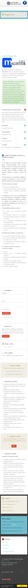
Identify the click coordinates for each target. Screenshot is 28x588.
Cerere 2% (5, 336)
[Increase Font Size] (9, 579)
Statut (14, 446)
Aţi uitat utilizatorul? (8, 317)
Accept (22, 585)
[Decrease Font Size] (8, 579)
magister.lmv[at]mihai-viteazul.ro (14, 371)
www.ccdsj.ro (5, 548)
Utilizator (4, 293)
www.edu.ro (5, 542)
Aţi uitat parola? (7, 315)
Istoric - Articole (8, 346)
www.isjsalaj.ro (5, 545)
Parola (3, 301)
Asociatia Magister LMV (9, 56)
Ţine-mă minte (5, 309)
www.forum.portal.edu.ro (8, 551)
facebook (14, 524)
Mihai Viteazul (5, 561)
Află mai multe (11, 586)
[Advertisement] (14, 35)
